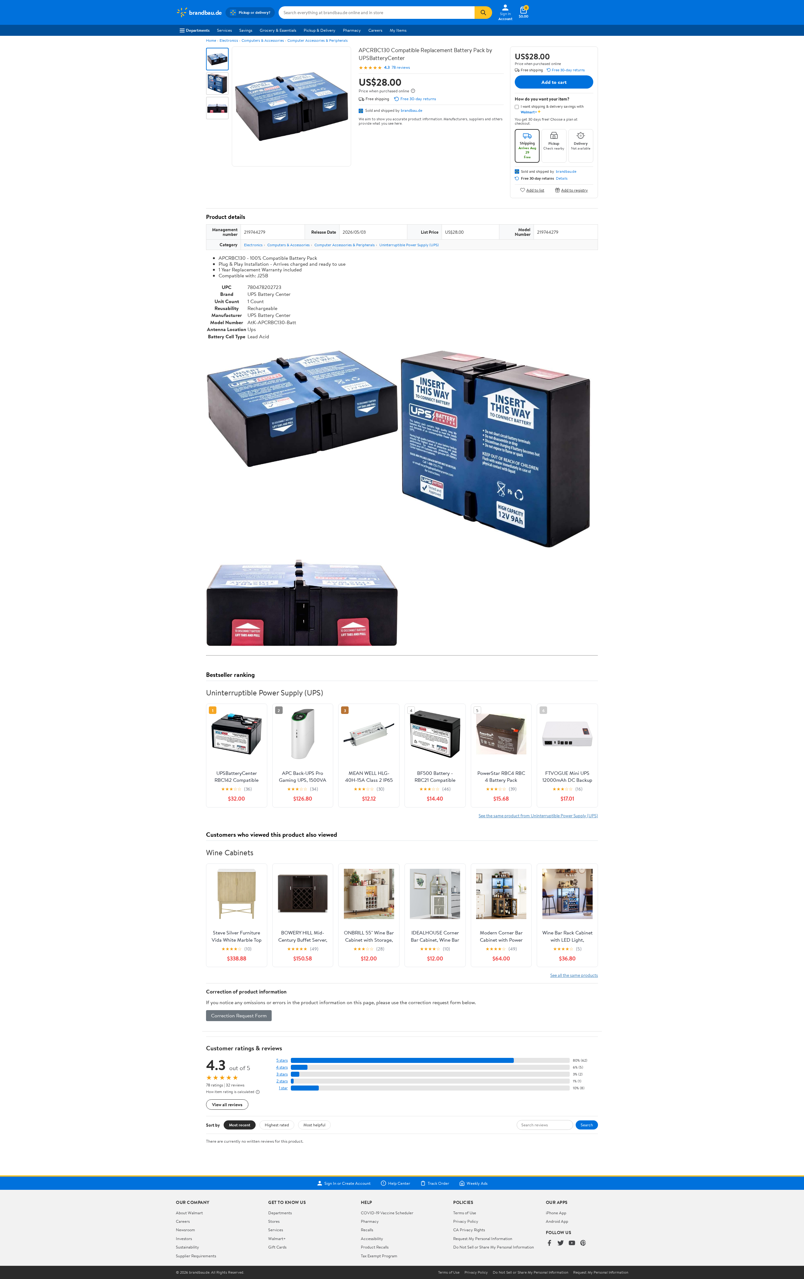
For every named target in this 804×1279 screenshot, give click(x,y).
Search (587, 1125)
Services (224, 30)
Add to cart (554, 82)
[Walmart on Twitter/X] (560, 1243)
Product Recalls (374, 1247)
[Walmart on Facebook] (549, 1243)
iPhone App (556, 1213)
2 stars (282, 1081)
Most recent (239, 1125)
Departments (197, 30)
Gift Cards (277, 1247)
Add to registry (574, 190)
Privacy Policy (465, 1221)
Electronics (229, 40)
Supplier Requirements (196, 1256)
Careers (375, 30)
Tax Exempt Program (379, 1256)
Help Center (399, 1183)
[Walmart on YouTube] (571, 1243)
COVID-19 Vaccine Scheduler (387, 1213)
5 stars (282, 1060)
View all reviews (227, 1105)
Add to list (535, 190)
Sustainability (187, 1247)
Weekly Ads (477, 1183)
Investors (184, 1238)
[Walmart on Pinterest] (583, 1243)
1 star (283, 1088)
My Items (398, 30)
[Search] (483, 12)
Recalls (367, 1230)
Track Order (438, 1183)
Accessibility (372, 1238)
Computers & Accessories (263, 40)
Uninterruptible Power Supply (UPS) (409, 245)
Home (211, 40)
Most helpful (314, 1125)
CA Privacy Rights (469, 1230)
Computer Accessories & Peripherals (317, 40)
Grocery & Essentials (278, 30)
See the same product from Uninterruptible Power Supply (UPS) (538, 816)
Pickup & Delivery (319, 30)
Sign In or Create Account (347, 1183)
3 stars (282, 1074)
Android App (557, 1221)
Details (562, 178)
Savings (245, 30)
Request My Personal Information (482, 1238)
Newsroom (185, 1230)
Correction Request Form (239, 1015)
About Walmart (189, 1213)
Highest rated (277, 1125)
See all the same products (574, 975)
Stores (274, 1221)
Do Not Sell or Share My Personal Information (493, 1247)
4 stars (282, 1067)
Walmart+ (277, 1238)
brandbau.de (411, 110)
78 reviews (401, 67)
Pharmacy (352, 30)
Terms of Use (464, 1213)
